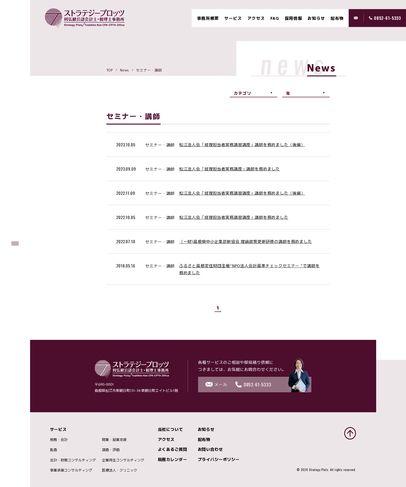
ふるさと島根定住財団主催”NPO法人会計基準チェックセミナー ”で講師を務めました (249, 269)
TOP (109, 69)
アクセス (256, 18)
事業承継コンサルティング (71, 469)
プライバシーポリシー (219, 459)
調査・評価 (111, 449)
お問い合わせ (210, 449)
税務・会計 (59, 439)
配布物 (204, 439)
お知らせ (316, 18)
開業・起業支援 (114, 439)
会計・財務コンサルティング (73, 459)
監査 (53, 449)
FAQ (274, 18)
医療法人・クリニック (119, 469)
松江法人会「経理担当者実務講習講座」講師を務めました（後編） (242, 144)
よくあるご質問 (172, 449)
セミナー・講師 (154, 145)
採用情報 (293, 18)
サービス (233, 18)
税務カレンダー (172, 459)
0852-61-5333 (387, 18)
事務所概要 (208, 18)
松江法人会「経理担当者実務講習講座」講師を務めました (233, 217)
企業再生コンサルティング (123, 459)
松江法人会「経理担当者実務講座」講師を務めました (229, 169)
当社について (170, 429)
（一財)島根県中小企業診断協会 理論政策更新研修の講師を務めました (245, 241)
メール (359, 18)
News (124, 69)
